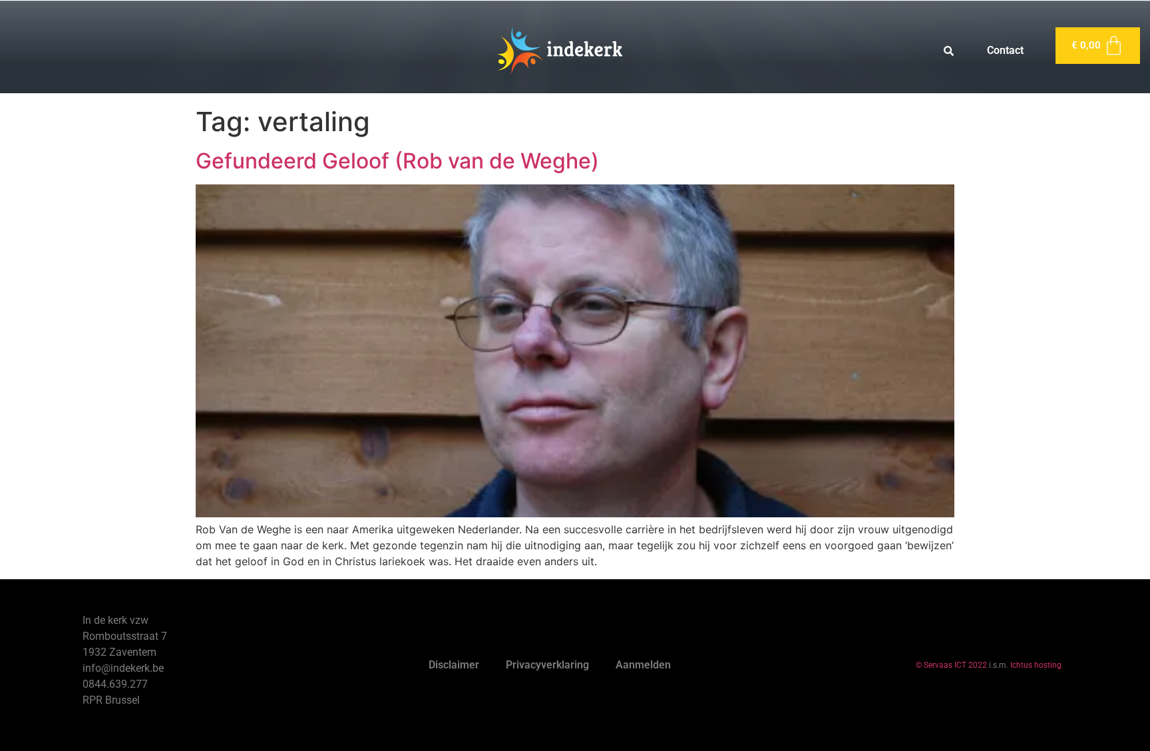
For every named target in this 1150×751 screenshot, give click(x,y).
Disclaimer (454, 664)
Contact (1005, 50)
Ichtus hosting (1035, 665)
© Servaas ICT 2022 (951, 665)
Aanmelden (643, 664)
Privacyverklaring (547, 664)
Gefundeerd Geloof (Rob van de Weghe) (397, 161)
